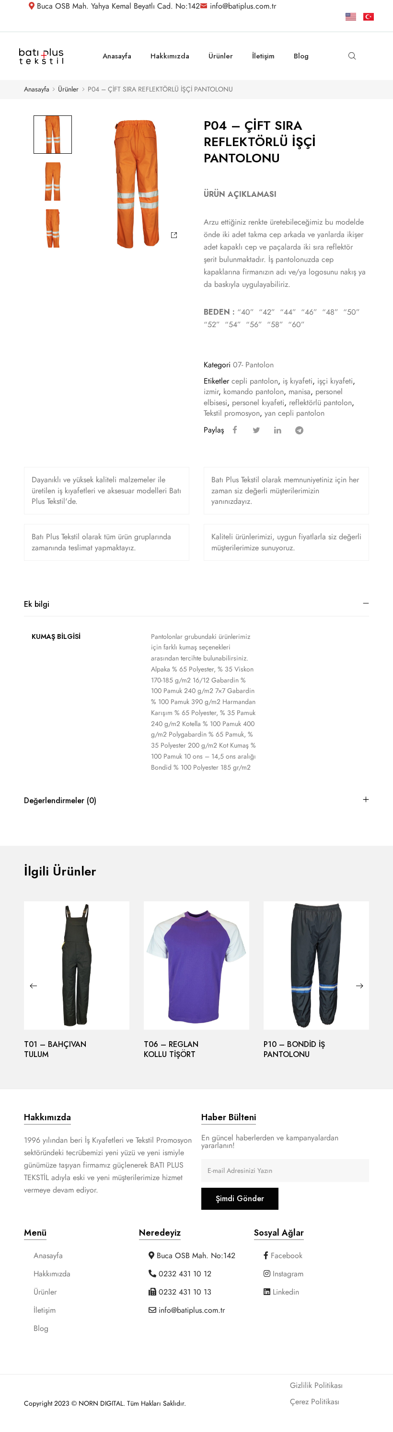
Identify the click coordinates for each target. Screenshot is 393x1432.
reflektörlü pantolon (320, 402)
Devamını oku (77, 1028)
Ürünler (68, 89)
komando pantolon (253, 391)
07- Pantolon (253, 364)
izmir (211, 391)
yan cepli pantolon (294, 413)
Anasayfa (36, 89)
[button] (33, 985)
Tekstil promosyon (232, 413)
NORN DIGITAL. (103, 1403)
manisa (300, 391)
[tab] (196, 604)
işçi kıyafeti (335, 380)
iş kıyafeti (297, 380)
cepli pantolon (254, 380)
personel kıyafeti (258, 402)
